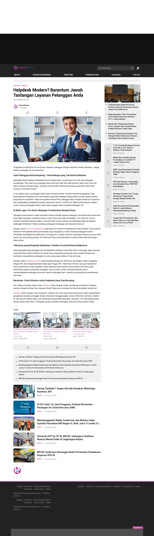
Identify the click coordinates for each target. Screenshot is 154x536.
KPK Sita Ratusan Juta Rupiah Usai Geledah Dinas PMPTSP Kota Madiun (125, 184)
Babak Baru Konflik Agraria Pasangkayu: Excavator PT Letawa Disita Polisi (124, 159)
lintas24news (24, 105)
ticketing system (34, 261)
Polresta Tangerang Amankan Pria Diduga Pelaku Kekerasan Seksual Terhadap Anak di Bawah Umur (122, 135)
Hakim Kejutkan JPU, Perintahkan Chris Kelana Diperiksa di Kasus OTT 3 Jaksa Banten (122, 116)
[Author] (15, 106)
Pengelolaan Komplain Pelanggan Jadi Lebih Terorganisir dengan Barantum (56, 331)
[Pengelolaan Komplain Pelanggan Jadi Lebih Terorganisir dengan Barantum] (56, 320)
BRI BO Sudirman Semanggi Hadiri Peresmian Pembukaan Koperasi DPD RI (51, 378)
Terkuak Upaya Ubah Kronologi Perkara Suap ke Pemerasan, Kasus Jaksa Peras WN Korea (123, 107)
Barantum (17, 293)
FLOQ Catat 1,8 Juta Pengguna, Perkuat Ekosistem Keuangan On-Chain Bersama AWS (55, 361)
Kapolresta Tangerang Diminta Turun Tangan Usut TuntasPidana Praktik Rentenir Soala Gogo (122, 126)
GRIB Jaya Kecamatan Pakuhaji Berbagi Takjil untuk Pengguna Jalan (126, 171)
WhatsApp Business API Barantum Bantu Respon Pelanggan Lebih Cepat (26, 331)
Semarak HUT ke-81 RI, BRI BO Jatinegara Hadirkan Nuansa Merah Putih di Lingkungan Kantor (56, 373)
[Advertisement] (72, 17)
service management (35, 229)
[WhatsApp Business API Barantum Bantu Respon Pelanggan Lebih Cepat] (27, 320)
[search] (132, 68)
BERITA (24, 86)
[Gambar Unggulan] (57, 139)
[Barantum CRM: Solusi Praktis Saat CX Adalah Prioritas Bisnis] (86, 320)
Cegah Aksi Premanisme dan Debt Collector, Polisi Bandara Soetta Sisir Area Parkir (125, 220)
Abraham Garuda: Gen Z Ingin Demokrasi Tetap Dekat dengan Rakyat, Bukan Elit (125, 196)
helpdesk (47, 285)
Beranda (16, 86)
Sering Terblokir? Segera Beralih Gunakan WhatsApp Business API (47, 357)
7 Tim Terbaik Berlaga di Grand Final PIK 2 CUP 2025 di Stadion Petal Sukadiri (126, 147)
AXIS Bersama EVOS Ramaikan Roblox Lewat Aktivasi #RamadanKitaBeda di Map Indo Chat (126, 209)
